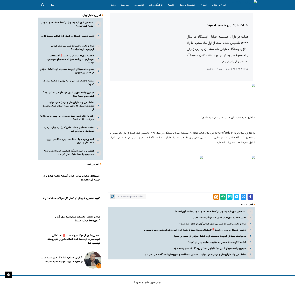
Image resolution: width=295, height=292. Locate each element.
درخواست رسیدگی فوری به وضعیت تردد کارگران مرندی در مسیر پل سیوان (209, 236)
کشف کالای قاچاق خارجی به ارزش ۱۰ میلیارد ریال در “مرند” (217, 242)
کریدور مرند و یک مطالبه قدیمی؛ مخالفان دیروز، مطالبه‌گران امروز (70, 141)
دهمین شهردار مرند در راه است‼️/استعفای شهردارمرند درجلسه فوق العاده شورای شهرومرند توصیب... (195, 230)
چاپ (221, 69)
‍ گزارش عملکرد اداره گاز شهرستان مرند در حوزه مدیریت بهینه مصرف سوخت (62, 260)
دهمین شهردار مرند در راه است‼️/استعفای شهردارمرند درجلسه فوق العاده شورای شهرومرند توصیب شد (73, 239)
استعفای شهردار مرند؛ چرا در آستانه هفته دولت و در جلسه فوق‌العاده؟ (210, 212)
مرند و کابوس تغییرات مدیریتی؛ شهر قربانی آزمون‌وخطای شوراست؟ (212, 224)
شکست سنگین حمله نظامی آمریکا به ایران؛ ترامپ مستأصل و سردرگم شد (69, 129)
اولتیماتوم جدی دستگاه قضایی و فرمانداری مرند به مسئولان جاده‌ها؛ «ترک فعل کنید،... (69, 152)
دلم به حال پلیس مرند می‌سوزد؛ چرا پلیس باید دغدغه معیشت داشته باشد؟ (67, 117)
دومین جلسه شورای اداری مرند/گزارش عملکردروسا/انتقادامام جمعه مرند (210, 248)
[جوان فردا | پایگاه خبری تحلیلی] (242, 5)
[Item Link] (92, 259)
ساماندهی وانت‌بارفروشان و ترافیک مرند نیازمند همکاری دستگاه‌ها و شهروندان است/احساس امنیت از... (194, 255)
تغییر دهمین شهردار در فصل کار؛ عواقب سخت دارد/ (219, 218)
